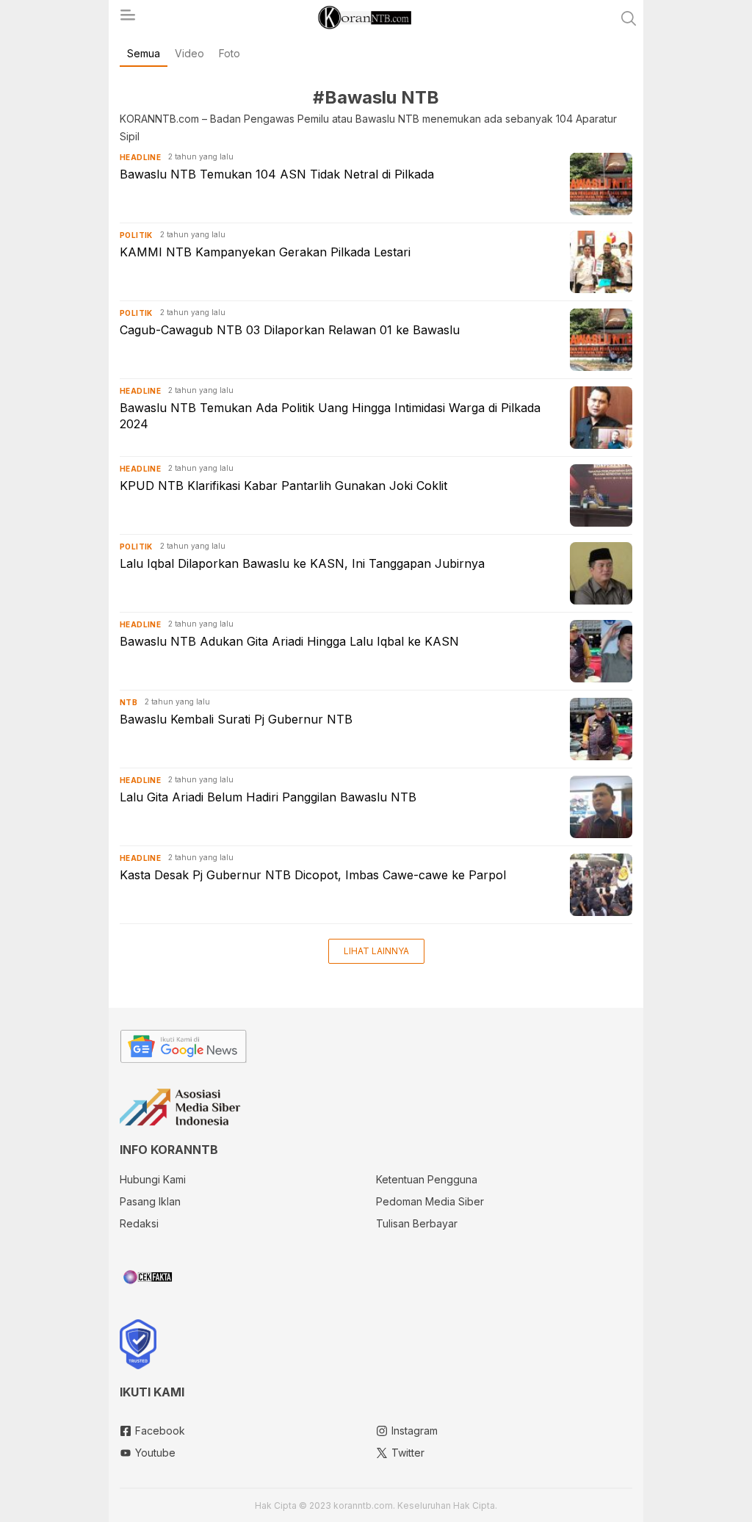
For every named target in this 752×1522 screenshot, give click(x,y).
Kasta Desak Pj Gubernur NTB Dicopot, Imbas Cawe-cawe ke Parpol (313, 875)
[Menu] (127, 19)
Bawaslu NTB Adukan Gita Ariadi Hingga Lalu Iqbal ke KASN (289, 641)
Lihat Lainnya (376, 950)
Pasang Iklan (150, 1201)
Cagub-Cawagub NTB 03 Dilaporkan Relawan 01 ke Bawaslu (290, 329)
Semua (143, 53)
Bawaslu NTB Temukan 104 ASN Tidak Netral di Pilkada (277, 174)
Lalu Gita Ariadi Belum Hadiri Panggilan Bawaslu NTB (268, 797)
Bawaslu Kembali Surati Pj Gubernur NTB (236, 719)
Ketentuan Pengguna (426, 1179)
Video (189, 53)
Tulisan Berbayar (417, 1223)
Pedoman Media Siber (430, 1201)
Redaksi (139, 1223)
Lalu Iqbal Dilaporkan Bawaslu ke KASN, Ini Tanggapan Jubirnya (302, 563)
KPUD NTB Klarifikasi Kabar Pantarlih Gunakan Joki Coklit (283, 485)
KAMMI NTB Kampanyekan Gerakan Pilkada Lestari (265, 252)
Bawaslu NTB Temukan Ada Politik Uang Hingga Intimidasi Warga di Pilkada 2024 (330, 415)
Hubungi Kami (153, 1179)
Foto (229, 53)
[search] (628, 18)
